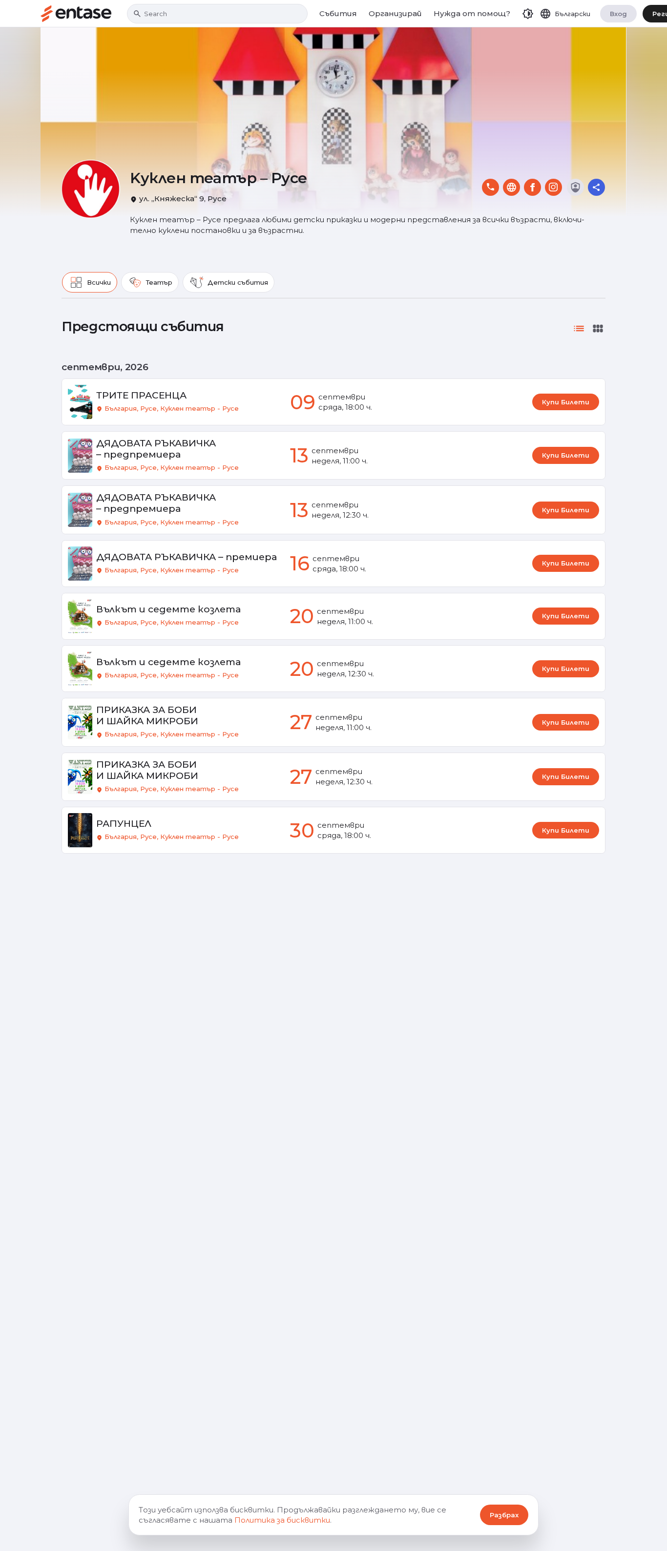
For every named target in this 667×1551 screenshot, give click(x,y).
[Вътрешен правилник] (575, 187)
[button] (528, 13)
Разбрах (504, 1515)
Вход (618, 14)
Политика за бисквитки (282, 1520)
